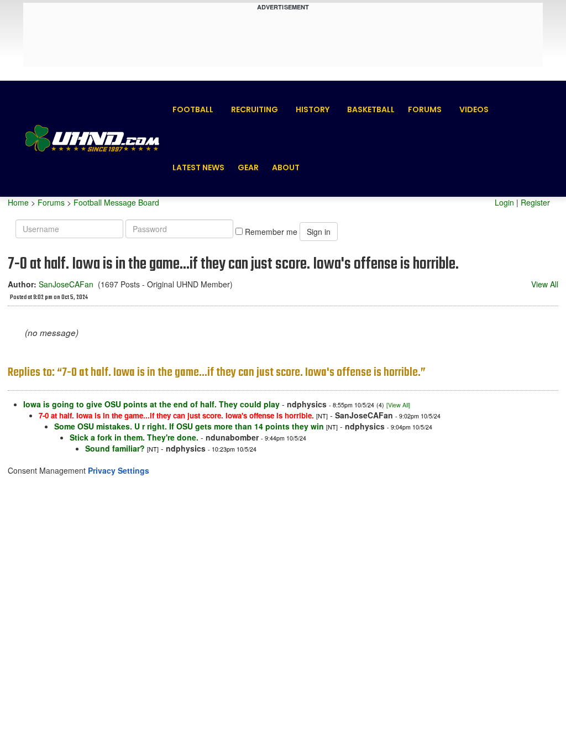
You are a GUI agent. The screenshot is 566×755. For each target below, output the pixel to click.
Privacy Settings (118, 470)
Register (535, 202)
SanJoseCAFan (66, 284)
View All (544, 284)
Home (18, 202)
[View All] (398, 405)
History (312, 109)
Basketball (371, 109)
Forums (425, 109)
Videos (474, 109)
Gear (248, 167)
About (286, 167)
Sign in (319, 231)
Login (504, 202)
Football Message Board (116, 202)
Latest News (198, 167)
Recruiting (254, 109)
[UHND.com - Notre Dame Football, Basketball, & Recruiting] (91, 138)
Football (192, 109)
